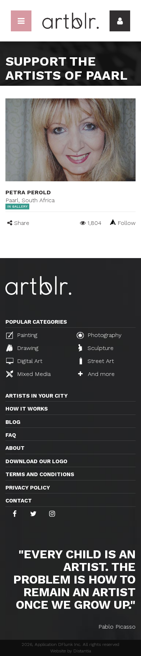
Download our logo (36, 461)
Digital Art (28, 361)
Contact (18, 500)
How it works (26, 408)
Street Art (100, 361)
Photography (103, 335)
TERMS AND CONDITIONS (39, 474)
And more (100, 374)
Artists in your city (36, 396)
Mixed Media (33, 374)
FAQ (10, 435)
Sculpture (100, 348)
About (15, 448)
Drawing (26, 348)
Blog (12, 422)
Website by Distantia (70, 650)
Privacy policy (27, 487)
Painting (26, 335)
